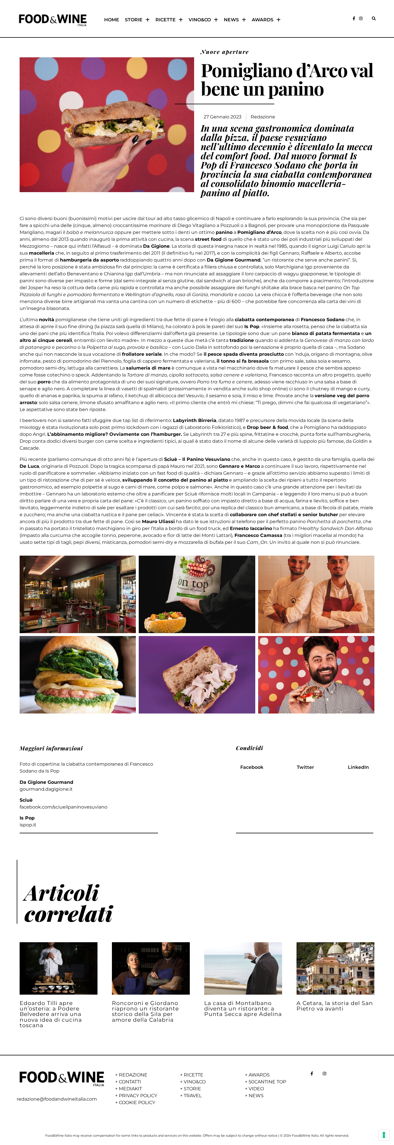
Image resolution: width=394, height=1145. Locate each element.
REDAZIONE (133, 1075)
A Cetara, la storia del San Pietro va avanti (335, 1006)
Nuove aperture (225, 51)
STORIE (133, 19)
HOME (111, 19)
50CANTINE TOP (267, 1082)
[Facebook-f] (354, 18)
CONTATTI (130, 1082)
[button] (373, 18)
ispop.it (28, 825)
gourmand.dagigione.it (46, 789)
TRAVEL (193, 1095)
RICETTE (165, 19)
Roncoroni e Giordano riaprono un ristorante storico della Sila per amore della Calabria (145, 1011)
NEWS (231, 19)
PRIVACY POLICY (138, 1095)
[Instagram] (361, 18)
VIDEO (256, 1088)
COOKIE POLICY (137, 1102)
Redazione (263, 117)
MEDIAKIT (130, 1088)
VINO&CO (200, 19)
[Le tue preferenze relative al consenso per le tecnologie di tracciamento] (383, 1134)
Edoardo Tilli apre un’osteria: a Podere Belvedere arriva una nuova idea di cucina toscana (51, 1014)
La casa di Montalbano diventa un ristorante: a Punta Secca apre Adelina (243, 1008)
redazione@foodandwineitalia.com (57, 1099)
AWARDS (262, 19)
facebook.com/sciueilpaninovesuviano (63, 807)
